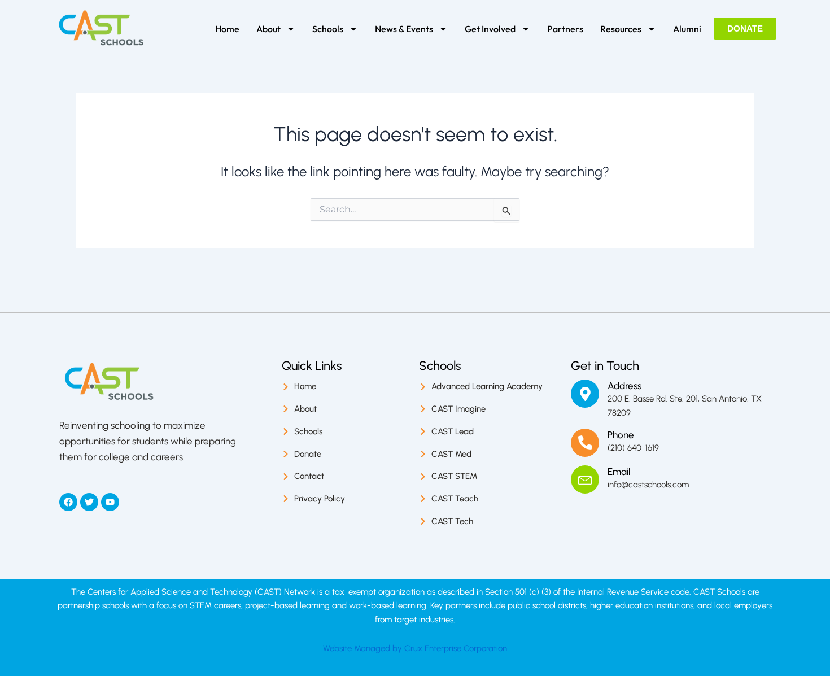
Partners (565, 28)
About (268, 28)
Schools (327, 28)
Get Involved (490, 28)
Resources (620, 28)
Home (227, 28)
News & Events (404, 28)
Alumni (687, 28)
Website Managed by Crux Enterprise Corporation (415, 648)
